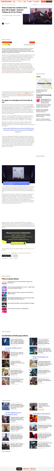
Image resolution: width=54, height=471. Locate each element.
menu (14, 1)
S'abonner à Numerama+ (17, 243)
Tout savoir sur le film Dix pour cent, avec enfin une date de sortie (16, 354)
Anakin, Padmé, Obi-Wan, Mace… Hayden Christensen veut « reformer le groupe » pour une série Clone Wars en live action (17, 341)
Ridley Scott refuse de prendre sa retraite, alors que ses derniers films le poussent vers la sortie (16, 436)
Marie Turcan (7, 23)
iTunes (11, 258)
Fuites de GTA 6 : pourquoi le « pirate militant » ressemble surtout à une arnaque (17, 381)
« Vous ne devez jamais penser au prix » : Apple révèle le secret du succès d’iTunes (21, 287)
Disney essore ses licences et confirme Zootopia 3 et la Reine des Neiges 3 (45, 426)
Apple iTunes (5, 258)
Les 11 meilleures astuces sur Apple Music (18, 308)
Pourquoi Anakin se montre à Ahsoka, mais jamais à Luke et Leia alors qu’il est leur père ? (17, 419)
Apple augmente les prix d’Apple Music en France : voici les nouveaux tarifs (46, 101)
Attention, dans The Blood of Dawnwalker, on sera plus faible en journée (16, 445)
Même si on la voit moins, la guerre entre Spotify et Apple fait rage (20, 293)
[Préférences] (44, 1)
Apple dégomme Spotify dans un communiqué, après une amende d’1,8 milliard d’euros (20, 298)
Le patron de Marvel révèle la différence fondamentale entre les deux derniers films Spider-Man (45, 435)
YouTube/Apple (10, 183)
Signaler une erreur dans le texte (24, 253)
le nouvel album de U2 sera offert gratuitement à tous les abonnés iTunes (17, 66)
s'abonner (49, 1)
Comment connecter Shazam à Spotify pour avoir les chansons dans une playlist (43, 115)
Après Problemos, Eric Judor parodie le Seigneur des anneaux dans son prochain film (16, 372)
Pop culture (35, 4)
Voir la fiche (41, 409)
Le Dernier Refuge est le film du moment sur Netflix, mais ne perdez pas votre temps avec (17, 406)
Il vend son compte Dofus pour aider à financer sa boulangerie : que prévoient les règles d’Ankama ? (45, 363)
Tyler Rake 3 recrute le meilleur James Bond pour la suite (44, 380)
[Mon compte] (42, 1)
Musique (16, 258)
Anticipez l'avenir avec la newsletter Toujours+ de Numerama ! (19, 282)
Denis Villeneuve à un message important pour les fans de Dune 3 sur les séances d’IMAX (44, 418)
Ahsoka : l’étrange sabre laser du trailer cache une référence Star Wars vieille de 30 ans (44, 350)
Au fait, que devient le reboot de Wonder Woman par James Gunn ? (44, 372)
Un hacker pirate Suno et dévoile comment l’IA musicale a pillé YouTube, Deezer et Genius (43, 106)
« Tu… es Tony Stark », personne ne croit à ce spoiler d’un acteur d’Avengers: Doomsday (43, 341)
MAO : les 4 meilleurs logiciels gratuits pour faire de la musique (43, 119)
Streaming (41, 4)
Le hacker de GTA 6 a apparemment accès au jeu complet (17, 363)
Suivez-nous (32, 42)
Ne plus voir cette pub (6, 39)
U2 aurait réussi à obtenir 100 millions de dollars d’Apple (17, 72)
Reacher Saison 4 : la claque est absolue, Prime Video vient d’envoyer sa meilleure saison (17, 428)
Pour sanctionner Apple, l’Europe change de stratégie (20, 303)
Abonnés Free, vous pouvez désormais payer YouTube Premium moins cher (42, 110)
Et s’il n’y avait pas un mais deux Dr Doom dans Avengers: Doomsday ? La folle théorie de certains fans (45, 444)
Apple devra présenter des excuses (24, 94)
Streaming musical (48, 4)
